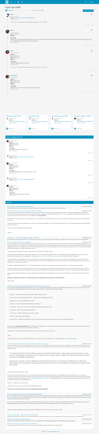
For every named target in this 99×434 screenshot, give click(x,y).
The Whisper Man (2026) (13, 116)
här (54, 330)
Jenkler (12, 14)
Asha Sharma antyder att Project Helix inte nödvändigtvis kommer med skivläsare (27, 343)
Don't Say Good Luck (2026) (60, 116)
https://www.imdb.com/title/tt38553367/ (42, 121)
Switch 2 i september (67, 338)
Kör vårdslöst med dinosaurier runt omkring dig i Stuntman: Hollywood (25, 211)
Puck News (86, 395)
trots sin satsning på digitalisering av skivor (38, 378)
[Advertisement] (49, 109)
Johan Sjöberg (13, 75)
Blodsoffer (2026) (34, 116)
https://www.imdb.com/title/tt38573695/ (87, 121)
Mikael (11, 50)
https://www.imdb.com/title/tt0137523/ (25, 17)
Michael (12, 30)
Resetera (9, 397)
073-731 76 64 (47, 431)
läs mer (90, 152)
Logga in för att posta (88, 10)
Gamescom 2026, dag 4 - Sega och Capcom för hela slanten (22, 414)
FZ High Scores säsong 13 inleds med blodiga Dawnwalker (22, 423)
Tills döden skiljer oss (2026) (82, 116)
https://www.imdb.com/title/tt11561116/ (19, 121)
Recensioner (11, 10)
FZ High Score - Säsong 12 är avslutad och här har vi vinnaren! (23, 237)
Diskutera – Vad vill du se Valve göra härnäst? (18, 419)
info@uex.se (56, 431)
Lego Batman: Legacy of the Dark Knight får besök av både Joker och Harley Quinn (28, 286)
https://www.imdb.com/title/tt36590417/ (64, 121)
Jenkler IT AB (13, 22)
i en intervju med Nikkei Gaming (47, 256)
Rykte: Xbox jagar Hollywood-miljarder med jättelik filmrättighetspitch (24, 394)
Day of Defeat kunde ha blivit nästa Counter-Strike (20, 206)
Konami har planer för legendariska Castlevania (19, 242)
